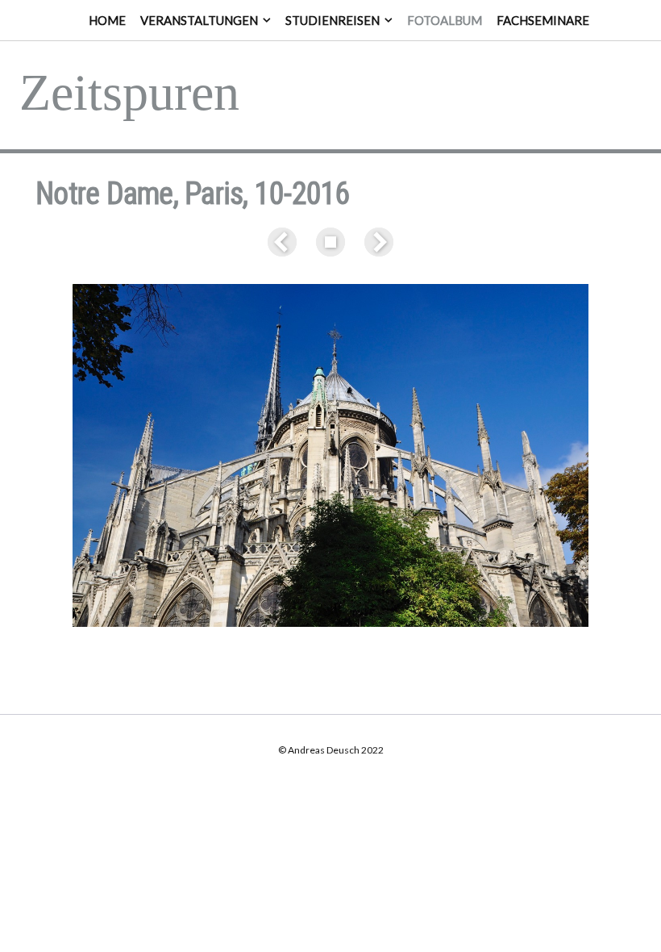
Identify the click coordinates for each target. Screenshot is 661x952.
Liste (330, 242)
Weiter (375, 242)
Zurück (285, 242)
